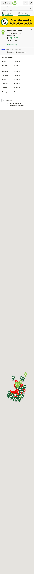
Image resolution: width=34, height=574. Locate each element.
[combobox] (17, 8)
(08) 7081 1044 (14, 38)
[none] (25, 3)
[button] (19, 390)
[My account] (25, 3)
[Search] (31, 8)
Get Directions (11, 45)
